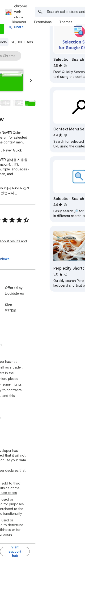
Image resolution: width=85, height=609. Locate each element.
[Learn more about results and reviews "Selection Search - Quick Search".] (65, 204)
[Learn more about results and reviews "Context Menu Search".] (65, 135)
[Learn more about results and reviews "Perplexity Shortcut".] (65, 274)
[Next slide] (30, 80)
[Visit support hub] (15, 551)
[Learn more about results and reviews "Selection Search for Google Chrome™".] (65, 65)
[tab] (19, 22)
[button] (5, 103)
